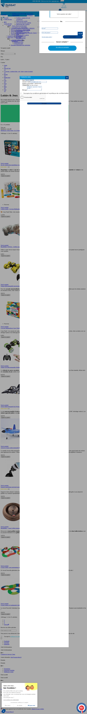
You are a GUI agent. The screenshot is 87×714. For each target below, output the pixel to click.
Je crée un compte (62, 47)
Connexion (73, 37)
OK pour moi (31, 705)
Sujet (23, 80)
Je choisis (19, 705)
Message (24, 90)
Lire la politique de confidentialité (11, 700)
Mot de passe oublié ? (47, 37)
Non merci (7, 705)
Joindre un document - (28, 83)
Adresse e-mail (26, 82)
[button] (4, 711)
